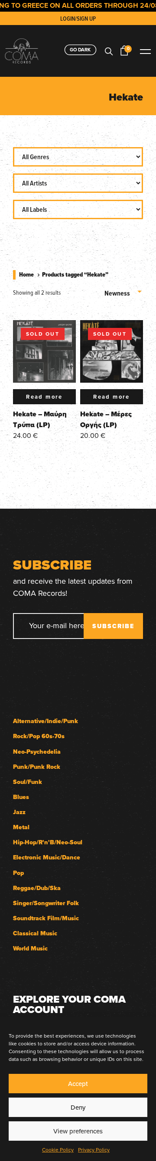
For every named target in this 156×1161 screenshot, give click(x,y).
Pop (18, 873)
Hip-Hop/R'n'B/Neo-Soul (47, 842)
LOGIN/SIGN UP (78, 18)
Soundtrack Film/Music (46, 918)
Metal (21, 827)
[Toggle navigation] (145, 50)
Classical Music (35, 933)
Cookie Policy (58, 1149)
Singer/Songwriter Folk (46, 903)
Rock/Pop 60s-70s (39, 736)
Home (26, 274)
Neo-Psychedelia (37, 751)
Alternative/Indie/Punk (45, 721)
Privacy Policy (94, 1149)
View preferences (78, 1131)
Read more (44, 397)
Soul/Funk (27, 782)
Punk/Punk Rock (36, 766)
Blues (21, 797)
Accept (78, 1083)
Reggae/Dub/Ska (37, 888)
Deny (78, 1107)
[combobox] (123, 290)
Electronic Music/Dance (46, 857)
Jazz (19, 812)
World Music (30, 948)
